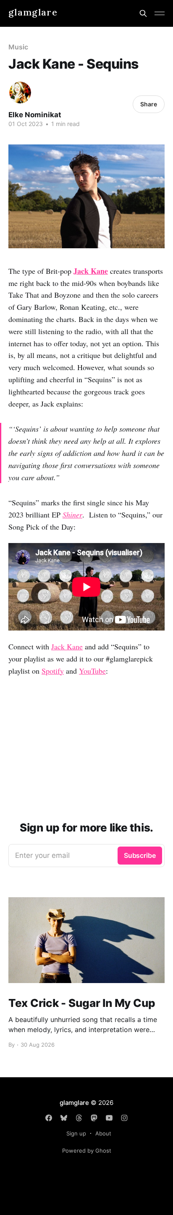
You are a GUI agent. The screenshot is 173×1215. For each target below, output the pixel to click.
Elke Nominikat (34, 115)
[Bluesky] (63, 1118)
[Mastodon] (94, 1118)
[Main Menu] (159, 13)
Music (18, 47)
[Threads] (79, 1118)
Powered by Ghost (86, 1150)
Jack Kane (67, 646)
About (103, 1133)
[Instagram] (124, 1118)
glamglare (33, 12)
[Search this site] (143, 13)
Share (148, 104)
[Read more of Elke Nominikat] (20, 92)
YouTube (92, 671)
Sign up (76, 1133)
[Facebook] (48, 1118)
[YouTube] (109, 1118)
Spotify (53, 671)
